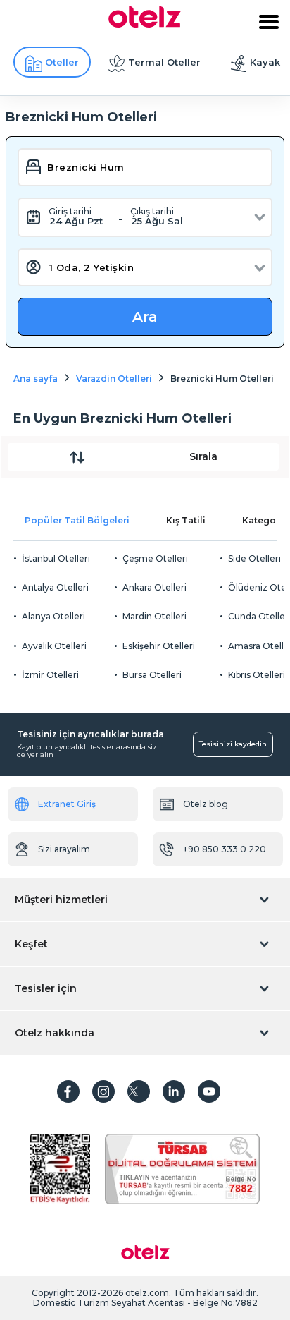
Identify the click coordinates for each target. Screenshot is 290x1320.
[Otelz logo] (144, 24)
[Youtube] (209, 1091)
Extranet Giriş (67, 804)
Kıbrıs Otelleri (256, 675)
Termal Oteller (164, 62)
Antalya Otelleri (55, 587)
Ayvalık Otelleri (54, 646)
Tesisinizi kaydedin (233, 744)
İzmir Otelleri (50, 675)
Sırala (203, 456)
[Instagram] (103, 1091)
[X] (138, 1091)
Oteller (62, 62)
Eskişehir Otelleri (158, 646)
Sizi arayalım (64, 849)
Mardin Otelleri (154, 616)
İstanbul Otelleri (56, 558)
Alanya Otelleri (53, 616)
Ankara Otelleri (154, 587)
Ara (145, 316)
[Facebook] (68, 1091)
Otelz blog (205, 804)
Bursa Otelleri (152, 675)
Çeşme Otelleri (155, 558)
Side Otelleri (254, 558)
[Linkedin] (174, 1091)
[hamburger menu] (268, 22)
